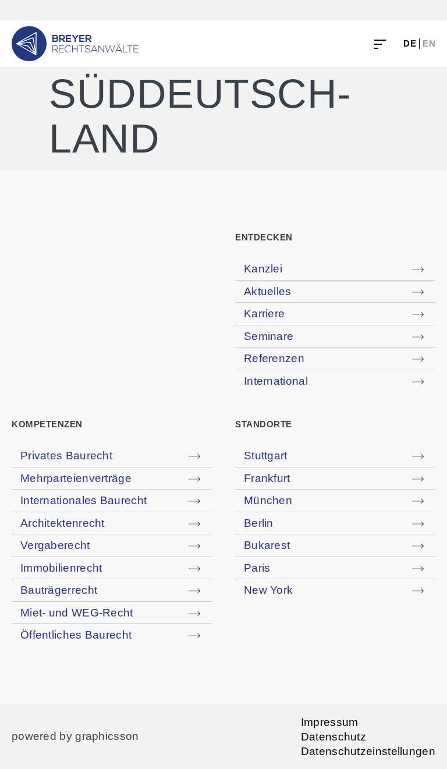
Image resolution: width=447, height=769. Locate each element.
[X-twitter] (431, 10)
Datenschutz (333, 737)
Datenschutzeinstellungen (368, 751)
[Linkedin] (378, 10)
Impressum (330, 722)
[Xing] (404, 10)
